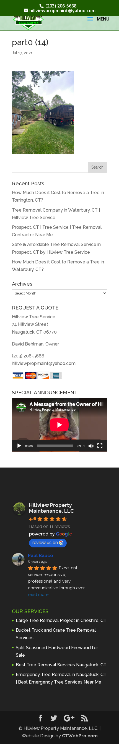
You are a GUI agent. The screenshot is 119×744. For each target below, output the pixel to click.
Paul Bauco (40, 555)
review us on (45, 542)
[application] (59, 425)
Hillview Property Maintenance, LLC (51, 508)
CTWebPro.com (80, 735)
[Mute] (91, 446)
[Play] (19, 446)
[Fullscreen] (100, 446)
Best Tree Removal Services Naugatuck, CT (61, 664)
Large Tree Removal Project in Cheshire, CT (61, 620)
